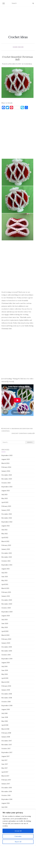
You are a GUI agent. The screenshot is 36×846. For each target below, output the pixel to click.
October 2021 (6, 561)
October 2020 (6, 608)
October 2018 (6, 702)
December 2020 (7, 600)
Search (29, 442)
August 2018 (6, 709)
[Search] (33, 3)
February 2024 (6, 467)
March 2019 (5, 682)
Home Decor (18, 47)
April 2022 (5, 537)
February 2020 (6, 639)
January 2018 (6, 737)
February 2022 (6, 545)
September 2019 (7, 659)
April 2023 (5, 502)
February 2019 (6, 686)
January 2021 (6, 596)
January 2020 (6, 643)
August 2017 (6, 756)
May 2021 (5, 580)
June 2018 (5, 717)
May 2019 (5, 674)
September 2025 (7, 455)
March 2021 (5, 588)
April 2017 (5, 772)
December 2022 (7, 514)
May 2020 (5, 627)
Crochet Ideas (18, 37)
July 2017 (4, 760)
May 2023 (5, 498)
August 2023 (6, 490)
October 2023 (6, 483)
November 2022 (7, 518)
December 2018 (7, 694)
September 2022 (7, 522)
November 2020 (7, 604)
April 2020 (5, 631)
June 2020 (5, 623)
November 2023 (7, 479)
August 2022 (6, 526)
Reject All (18, 842)
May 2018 (5, 721)
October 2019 (6, 655)
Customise (18, 836)
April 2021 (5, 584)
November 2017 (7, 744)
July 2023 (4, 494)
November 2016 (7, 791)
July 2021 (4, 573)
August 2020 (6, 616)
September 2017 (7, 752)
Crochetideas (28, 64)
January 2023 (6, 510)
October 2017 (6, 748)
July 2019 (4, 666)
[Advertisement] (18, 19)
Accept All (18, 831)
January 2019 (6, 690)
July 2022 (4, 530)
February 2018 (6, 733)
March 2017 (5, 776)
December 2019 (7, 647)
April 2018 (5, 725)
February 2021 (6, 592)
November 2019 (7, 651)
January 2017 (6, 784)
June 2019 (5, 670)
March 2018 (5, 729)
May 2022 (5, 533)
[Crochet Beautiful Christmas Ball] (18, 82)
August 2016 (6, 803)
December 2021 (7, 553)
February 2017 (6, 780)
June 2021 (5, 576)
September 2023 (7, 487)
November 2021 (7, 557)
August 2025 (6, 459)
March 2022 (5, 541)
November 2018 (7, 698)
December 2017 (7, 741)
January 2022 (6, 549)
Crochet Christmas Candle (23, 433)
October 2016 (6, 795)
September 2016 (7, 799)
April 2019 (5, 678)
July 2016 (4, 807)
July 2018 (4, 713)
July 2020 (5, 619)
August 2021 (6, 569)
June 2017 (5, 764)
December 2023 (7, 475)
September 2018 (7, 705)
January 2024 (6, 471)
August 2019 (6, 662)
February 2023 (6, 506)
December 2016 (7, 787)
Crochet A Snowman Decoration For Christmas (17, 430)
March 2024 (5, 463)
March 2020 (5, 635)
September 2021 (7, 565)
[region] (18, 827)
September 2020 (7, 612)
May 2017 (5, 768)
